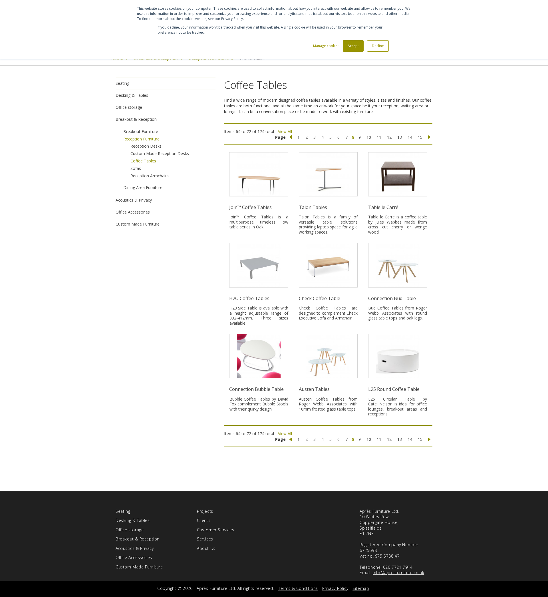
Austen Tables (314, 389)
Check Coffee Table (319, 298)
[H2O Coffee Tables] (258, 265)
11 (379, 137)
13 (399, 137)
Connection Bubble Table (256, 389)
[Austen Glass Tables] (328, 356)
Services (205, 539)
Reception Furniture (141, 139)
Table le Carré (383, 207)
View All (285, 131)
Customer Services (215, 529)
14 (410, 137)
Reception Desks (146, 146)
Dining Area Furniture (142, 187)
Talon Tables (313, 207)
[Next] (429, 137)
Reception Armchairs (149, 175)
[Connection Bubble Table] (258, 356)
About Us (206, 548)
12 (389, 137)
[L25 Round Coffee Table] (397, 356)
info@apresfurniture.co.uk (398, 572)
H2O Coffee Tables (249, 298)
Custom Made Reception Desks (159, 153)
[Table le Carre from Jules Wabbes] (397, 174)
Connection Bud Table (392, 298)
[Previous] (290, 137)
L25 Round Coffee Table (394, 389)
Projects (205, 511)
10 (368, 137)
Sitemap (360, 588)
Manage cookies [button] (326, 45)
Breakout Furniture (140, 131)
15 (420, 137)
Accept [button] (353, 45)
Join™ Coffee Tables (250, 207)
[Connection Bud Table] (397, 265)
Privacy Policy (335, 588)
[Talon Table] (328, 174)
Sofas (135, 168)
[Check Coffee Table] (328, 265)
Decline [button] (378, 45)
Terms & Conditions (298, 588)
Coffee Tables (143, 161)
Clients (203, 520)
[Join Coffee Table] (258, 174)
